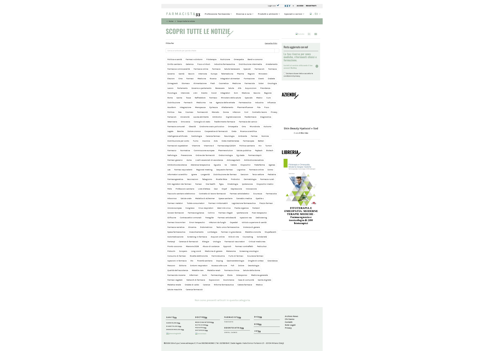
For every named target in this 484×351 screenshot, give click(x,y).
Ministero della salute (231, 98)
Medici (259, 98)
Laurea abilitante (201, 117)
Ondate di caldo (192, 284)
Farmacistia (271, 193)
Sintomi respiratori (199, 265)
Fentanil (256, 208)
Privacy (274, 112)
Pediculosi (262, 246)
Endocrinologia (226, 155)
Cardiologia (196, 136)
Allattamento (227, 107)
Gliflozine (171, 217)
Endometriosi (206, 227)
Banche (180, 131)
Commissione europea (204, 150)
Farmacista (250, 83)
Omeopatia (239, 59)
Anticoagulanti (233, 160)
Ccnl (246, 112)
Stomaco (186, 83)
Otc (191, 261)
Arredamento (272, 64)
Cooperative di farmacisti (216, 131)
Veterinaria (172, 121)
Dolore (241, 265)
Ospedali (234, 222)
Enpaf (224, 189)
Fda (258, 107)
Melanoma (231, 251)
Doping (219, 261)
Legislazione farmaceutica (244, 203)
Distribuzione (173, 102)
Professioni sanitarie (185, 189)
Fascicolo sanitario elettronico (181, 193)
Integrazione (185, 107)
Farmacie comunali (176, 126)
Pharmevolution (225, 150)
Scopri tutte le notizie (186, 21)
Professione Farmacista (217, 14)
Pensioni (171, 265)
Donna (226, 112)
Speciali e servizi (293, 14)
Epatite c (260, 198)
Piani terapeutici (259, 213)
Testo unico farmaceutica (227, 227)
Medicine (236, 83)
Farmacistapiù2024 (227, 145)
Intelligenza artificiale (177, 136)
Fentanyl (171, 241)
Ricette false (221, 179)
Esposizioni (214, 280)
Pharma (240, 74)
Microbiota (255, 126)
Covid (214, 93)
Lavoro (170, 88)
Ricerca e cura (244, 14)
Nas (180, 112)
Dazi (216, 189)
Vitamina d (209, 145)
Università (184, 117)
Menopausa (200, 107)
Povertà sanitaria (204, 261)
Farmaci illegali (225, 213)
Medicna (246, 93)
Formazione (249, 78)
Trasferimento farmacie (224, 121)
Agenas (272, 165)
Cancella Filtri (271, 43)
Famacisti (171, 117)
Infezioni (236, 112)
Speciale (248, 98)
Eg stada (240, 155)
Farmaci (190, 78)
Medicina (202, 78)
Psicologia (172, 93)
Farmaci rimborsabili (218, 203)
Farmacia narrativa (175, 227)
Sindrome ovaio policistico (212, 126)
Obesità (192, 126)
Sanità (181, 74)
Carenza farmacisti (194, 289)
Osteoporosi (241, 275)
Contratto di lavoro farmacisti (212, 193)
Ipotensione (247, 184)
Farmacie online (256, 169)
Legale (170, 131)
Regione (267, 93)
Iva (210, 102)
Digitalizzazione (233, 117)
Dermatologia (250, 179)
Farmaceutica (245, 102)
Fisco (266, 107)
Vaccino (256, 93)
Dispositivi (245, 165)
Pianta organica (241, 208)
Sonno (270, 169)
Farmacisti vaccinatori (234, 241)
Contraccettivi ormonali (191, 217)
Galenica (189, 64)
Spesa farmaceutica (176, 232)
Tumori (268, 145)
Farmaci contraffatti (244, 246)
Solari (261, 83)
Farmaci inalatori (175, 203)
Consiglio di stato (202, 121)
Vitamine (196, 145)
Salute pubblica (244, 150)
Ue (225, 165)
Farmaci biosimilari (176, 222)
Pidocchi (171, 251)
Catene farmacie (244, 284)
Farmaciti (188, 102)
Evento (204, 93)
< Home (170, 21)
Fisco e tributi (203, 64)
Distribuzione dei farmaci (225, 174)
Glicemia (192, 227)
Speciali (247, 69)
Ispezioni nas (246, 217)
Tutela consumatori (196, 203)
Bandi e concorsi (255, 59)
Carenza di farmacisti (188, 241)
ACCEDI (300, 6)
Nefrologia (172, 155)
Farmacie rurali (267, 179)
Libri (195, 93)
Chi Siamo (289, 319)
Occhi (204, 275)
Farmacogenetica (175, 179)
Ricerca (213, 78)
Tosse (188, 98)
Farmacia (272, 69)
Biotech (269, 150)
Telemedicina (227, 74)
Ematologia (233, 184)
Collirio (211, 213)
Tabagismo (207, 179)
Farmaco (213, 98)
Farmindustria (218, 256)
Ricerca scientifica (248, 131)
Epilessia (213, 107)
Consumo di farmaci (176, 256)
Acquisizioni (250, 88)
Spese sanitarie (225, 198)
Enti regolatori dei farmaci (179, 184)
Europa (214, 74)
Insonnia (206, 141)
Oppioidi (227, 246)
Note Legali (290, 325)
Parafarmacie (250, 117)
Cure (268, 98)
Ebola (229, 275)
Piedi (212, 83)
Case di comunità (246, 280)
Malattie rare (197, 270)
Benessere (219, 88)
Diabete (271, 78)
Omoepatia (233, 126)
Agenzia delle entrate (225, 102)
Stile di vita (233, 237)
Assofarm (171, 107)
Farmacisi (171, 150)
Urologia (217, 241)
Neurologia (229, 136)
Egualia (217, 165)
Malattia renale (174, 284)
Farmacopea (248, 141)
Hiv (260, 145)
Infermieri (193, 275)
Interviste (185, 93)
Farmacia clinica (231, 270)
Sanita (179, 98)
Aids (216, 141)
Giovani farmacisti (175, 213)
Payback (258, 150)
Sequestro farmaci (224, 169)
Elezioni (171, 78)
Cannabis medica (244, 198)
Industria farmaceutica (224, 64)
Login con (272, 6)
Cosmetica (224, 83)
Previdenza (265, 88)
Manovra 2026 (192, 246)
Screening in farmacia (197, 237)
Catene (234, 165)
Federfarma (259, 165)
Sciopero (183, 251)
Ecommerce (228, 280)
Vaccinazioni (192, 179)
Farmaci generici (175, 160)
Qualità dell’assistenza (177, 270)
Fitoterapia (211, 59)
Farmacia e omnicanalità (178, 69)
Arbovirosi (172, 198)
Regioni (251, 74)
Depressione (236, 189)
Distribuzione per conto (178, 141)
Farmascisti (202, 112)
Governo (171, 74)
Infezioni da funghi (217, 222)
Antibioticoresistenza (177, 165)
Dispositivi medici (265, 184)
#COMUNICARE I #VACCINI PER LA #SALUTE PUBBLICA (301, 216)
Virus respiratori (205, 208)
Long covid (196, 251)
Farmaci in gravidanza (231, 232)
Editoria (182, 265)
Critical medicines (257, 241)
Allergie (205, 241)
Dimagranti (172, 83)
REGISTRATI (311, 6)
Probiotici (235, 179)
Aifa (239, 88)
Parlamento (182, 88)
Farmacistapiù (255, 155)
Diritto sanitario (174, 64)
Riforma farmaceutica (224, 284)
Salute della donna (251, 270)
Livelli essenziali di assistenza (209, 160)
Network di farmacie (195, 280)
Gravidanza (272, 261)
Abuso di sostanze (211, 246)
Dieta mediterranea (230, 141)
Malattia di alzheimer (205, 198)
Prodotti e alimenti (268, 14)
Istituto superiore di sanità (254, 222)
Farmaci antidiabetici (239, 193)
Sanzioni (244, 174)
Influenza (271, 102)
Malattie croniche (253, 232)
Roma (170, 98)
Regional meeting (204, 169)
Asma (189, 160)
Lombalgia (212, 232)
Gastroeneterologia (235, 261)
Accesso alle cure (219, 265)
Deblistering (261, 217)
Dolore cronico (194, 131)
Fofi (232, 265)
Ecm (236, 93)
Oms (244, 126)
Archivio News (291, 316)
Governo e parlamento (201, 88)
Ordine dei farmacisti (205, 155)
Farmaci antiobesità (227, 217)
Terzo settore (258, 174)
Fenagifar (209, 217)
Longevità (205, 174)
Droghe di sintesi (256, 261)
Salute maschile (174, 289)
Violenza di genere (251, 227)
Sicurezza (257, 193)
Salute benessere (232, 69)
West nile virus (224, 208)
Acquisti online (218, 237)
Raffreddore (200, 98)
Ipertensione (242, 213)
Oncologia (272, 83)
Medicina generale (259, 275)
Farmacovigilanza (196, 213)
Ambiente (242, 136)
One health (210, 184)
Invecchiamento (196, 232)
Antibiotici (217, 117)
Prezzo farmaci (266, 203)
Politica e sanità (174, 59)
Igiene (194, 174)
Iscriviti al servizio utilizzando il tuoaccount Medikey (298, 66)
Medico (259, 284)
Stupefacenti (270, 232)
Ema (180, 78)
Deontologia (253, 265)
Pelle (169, 189)
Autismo (267, 126)
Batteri (261, 141)
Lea (168, 169)
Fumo (195, 141)
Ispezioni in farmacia (177, 261)
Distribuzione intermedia (250, 64)
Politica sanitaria (247, 145)
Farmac (254, 136)
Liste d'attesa (204, 189)
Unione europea (174, 208)
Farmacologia (217, 275)
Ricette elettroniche (199, 256)
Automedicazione (175, 237)
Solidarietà (262, 237)
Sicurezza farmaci (255, 256)
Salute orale (186, 198)
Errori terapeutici (197, 222)
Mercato (215, 112)
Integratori (225, 93)
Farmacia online (201, 69)
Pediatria (272, 174)
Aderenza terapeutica (200, 165)
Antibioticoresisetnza (254, 160)
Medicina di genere (213, 251)
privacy (297, 76)
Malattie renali (213, 270)
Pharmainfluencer (245, 107)
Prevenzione (186, 155)
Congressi (190, 208)
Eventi (261, 78)
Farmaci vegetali (175, 280)
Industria (259, 102)
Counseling (248, 237)
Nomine (265, 136)
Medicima (201, 102)
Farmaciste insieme (176, 275)
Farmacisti (259, 69)
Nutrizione (225, 59)
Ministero (263, 74)
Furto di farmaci (236, 256)
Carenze (206, 284)
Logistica (241, 169)
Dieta (234, 131)
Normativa (185, 150)
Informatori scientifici (177, 174)
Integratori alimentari (230, 78)
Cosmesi (189, 112)
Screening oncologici (249, 251)
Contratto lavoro (259, 112)
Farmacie (216, 69)
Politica (170, 112)
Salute (231, 88)
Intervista (202, 74)
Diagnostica (265, 117)
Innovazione (251, 189)
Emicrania (185, 121)
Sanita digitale (264, 280)
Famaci (198, 184)
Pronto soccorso (174, 246)
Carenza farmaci (213, 136)
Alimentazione (200, 83)
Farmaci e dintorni (194, 59)
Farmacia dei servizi (248, 121)
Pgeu (221, 184)
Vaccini (191, 74)
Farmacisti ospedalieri (177, 145)
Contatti (288, 322)
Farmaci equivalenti (183, 169)
